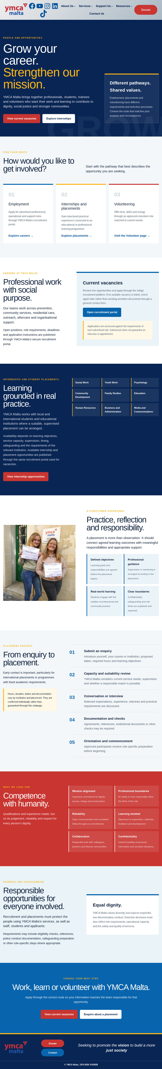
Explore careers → (21, 235)
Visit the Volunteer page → (132, 235)
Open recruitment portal (102, 312)
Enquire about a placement (101, 1014)
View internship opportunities (25, 476)
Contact (52, 1052)
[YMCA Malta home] (19, 1047)
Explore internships (58, 118)
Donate (145, 9)
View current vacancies (21, 118)
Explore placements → (76, 235)
